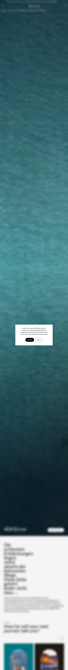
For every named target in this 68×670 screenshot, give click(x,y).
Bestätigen (29, 339)
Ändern (39, 339)
